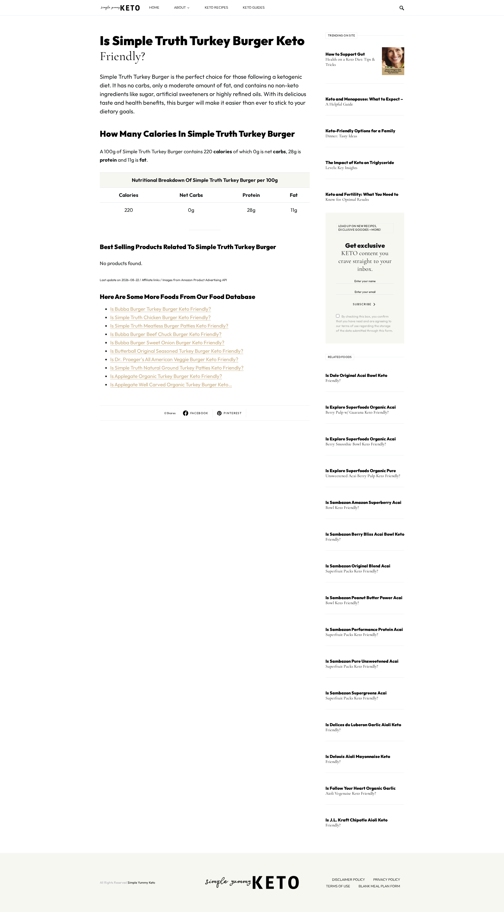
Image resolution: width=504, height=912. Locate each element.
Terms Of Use (338, 886)
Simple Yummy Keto (141, 882)
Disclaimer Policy (348, 879)
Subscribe (362, 304)
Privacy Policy (386, 879)
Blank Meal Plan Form (379, 886)
